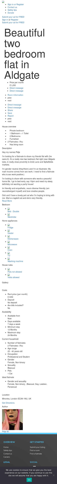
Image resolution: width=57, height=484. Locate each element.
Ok (29, 480)
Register (14, 19)
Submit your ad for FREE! (13, 16)
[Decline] (53, 475)
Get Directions (8, 402)
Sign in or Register (16, 4)
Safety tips (12, 9)
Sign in (5, 19)
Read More (7, 200)
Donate (11, 12)
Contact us (12, 7)
